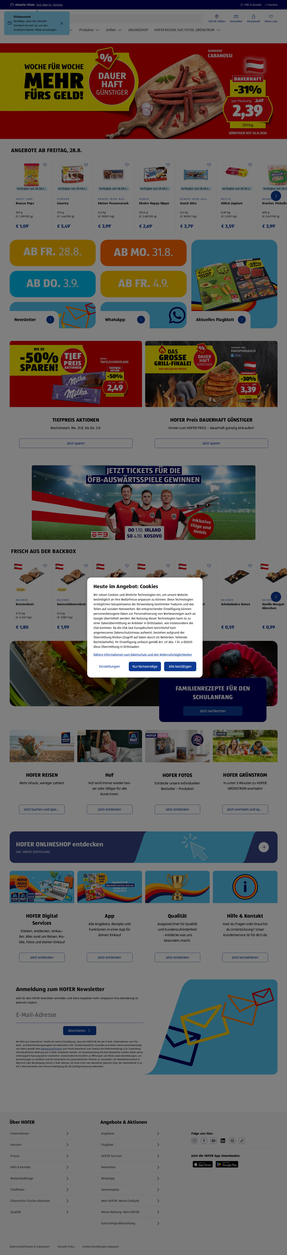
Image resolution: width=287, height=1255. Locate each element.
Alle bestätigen (180, 666)
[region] (145, 627)
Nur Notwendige (144, 666)
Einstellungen (109, 666)
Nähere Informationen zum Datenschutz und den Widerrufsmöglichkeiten (142, 654)
